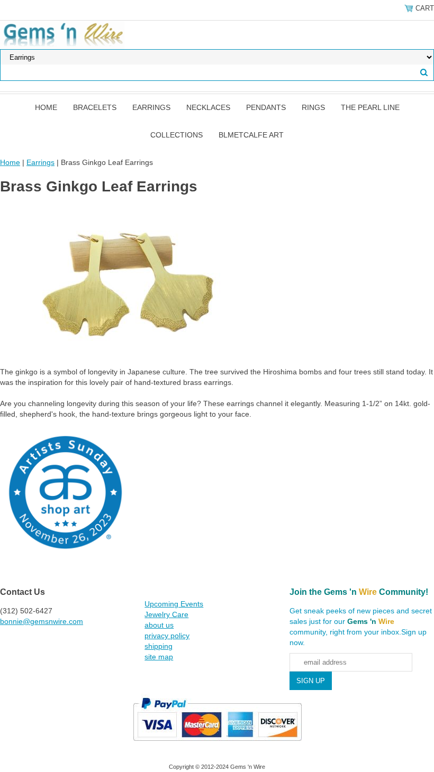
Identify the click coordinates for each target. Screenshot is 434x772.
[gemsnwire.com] (62, 34)
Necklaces (208, 107)
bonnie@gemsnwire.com (41, 621)
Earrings (151, 107)
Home (46, 107)
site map (158, 656)
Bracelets (94, 107)
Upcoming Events (173, 604)
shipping (158, 646)
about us (159, 625)
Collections (176, 135)
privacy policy (166, 635)
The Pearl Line (370, 107)
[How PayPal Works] (217, 745)
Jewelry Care (166, 614)
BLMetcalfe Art (251, 135)
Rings (313, 107)
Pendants (266, 107)
